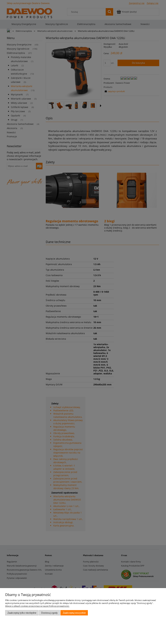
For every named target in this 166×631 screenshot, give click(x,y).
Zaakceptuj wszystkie (74, 612)
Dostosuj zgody (49, 612)
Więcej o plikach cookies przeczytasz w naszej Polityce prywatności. (37, 606)
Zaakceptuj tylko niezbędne (21, 612)
